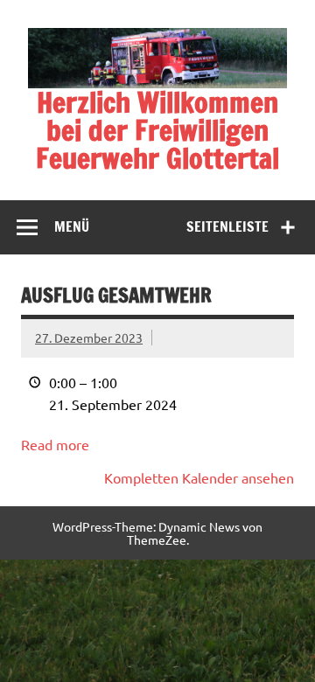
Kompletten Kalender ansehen (199, 477)
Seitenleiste (227, 226)
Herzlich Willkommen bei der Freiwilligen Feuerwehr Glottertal (157, 130)
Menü (71, 226)
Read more (55, 444)
